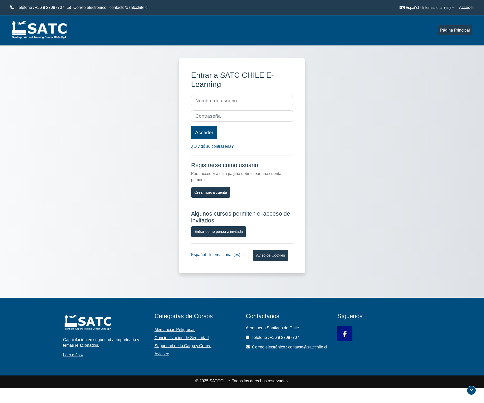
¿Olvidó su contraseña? (212, 146)
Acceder (466, 7)
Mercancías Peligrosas (175, 330)
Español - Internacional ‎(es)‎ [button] (216, 255)
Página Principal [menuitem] (455, 30)
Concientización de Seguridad (182, 338)
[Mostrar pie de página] (471, 390)
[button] (427, 7)
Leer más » (73, 355)
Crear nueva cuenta (210, 192)
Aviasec (162, 354)
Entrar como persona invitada (218, 231)
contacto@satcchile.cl (128, 7)
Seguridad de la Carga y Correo (183, 346)
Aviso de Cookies (270, 255)
